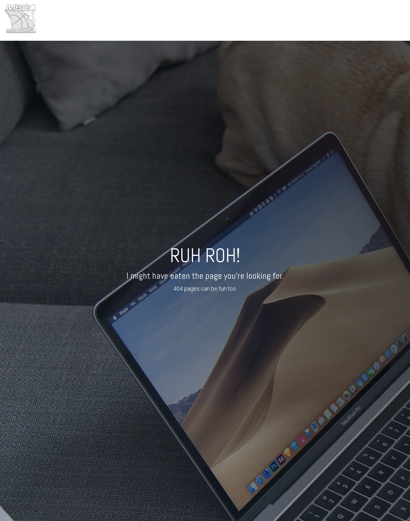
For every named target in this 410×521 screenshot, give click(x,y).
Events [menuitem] (247, 20)
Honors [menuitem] (272, 20)
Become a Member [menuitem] (385, 20)
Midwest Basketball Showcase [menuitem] (323, 20)
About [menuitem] (225, 20)
